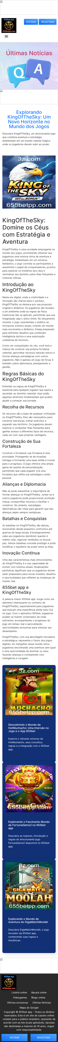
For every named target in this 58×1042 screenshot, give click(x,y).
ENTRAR (31, 21)
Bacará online (39, 992)
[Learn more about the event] (29, 13)
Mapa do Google (29, 1007)
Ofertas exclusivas (17, 1002)
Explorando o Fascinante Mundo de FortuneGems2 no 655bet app (29, 825)
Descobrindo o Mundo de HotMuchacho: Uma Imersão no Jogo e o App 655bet (28, 728)
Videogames (20, 997)
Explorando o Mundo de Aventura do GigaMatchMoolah (28, 920)
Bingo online (38, 997)
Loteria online (19, 992)
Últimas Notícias (29, 53)
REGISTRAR (47, 21)
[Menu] (6, 36)
